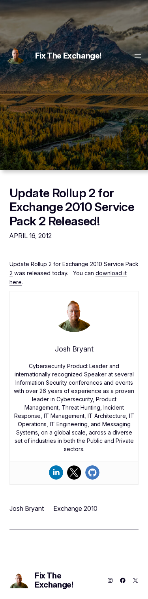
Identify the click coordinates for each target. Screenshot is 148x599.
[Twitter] (74, 472)
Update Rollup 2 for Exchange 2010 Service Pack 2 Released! (71, 207)
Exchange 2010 (75, 508)
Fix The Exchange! (68, 55)
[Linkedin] (56, 472)
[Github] (92, 472)
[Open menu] (137, 55)
